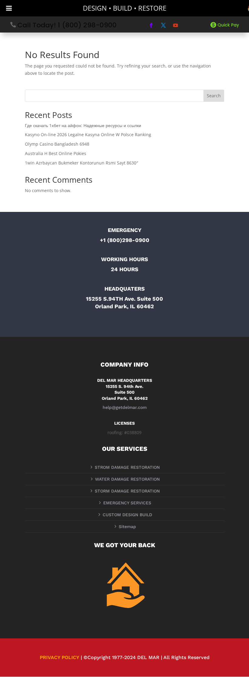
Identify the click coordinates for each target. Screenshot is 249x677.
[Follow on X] (163, 25)
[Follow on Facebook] (151, 25)
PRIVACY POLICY (59, 657)
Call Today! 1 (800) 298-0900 (67, 25)
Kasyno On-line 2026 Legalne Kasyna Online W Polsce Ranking (88, 134)
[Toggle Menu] (9, 8)
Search (214, 95)
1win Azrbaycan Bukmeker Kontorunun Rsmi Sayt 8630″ (81, 163)
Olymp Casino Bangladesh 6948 (57, 144)
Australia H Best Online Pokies (55, 153)
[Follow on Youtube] (175, 25)
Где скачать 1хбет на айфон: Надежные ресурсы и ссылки (83, 125)
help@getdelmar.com (125, 407)
